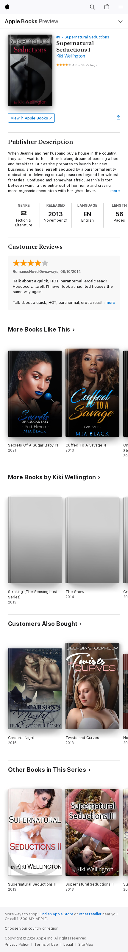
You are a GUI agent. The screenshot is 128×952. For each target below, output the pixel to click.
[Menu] (121, 7)
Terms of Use (46, 944)
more (115, 191)
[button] (92, 7)
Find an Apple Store (57, 914)
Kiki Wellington (70, 56)
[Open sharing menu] (118, 118)
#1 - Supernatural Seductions (82, 37)
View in (29, 118)
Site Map (85, 944)
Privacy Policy (17, 944)
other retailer (90, 914)
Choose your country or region (31, 928)
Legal (68, 944)
